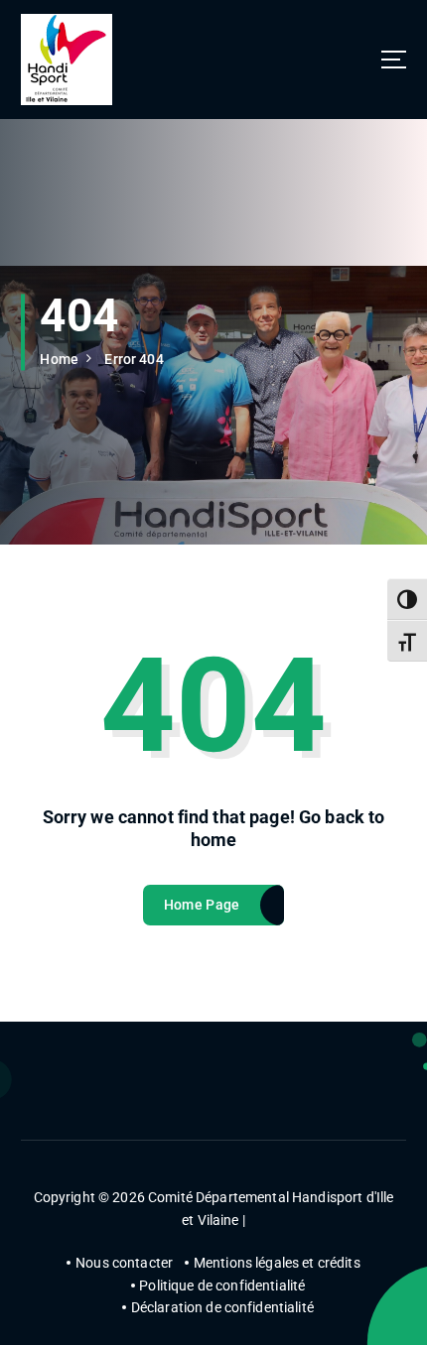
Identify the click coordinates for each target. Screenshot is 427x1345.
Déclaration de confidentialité (222, 1307)
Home (59, 359)
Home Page (201, 905)
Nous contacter (124, 1263)
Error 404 (133, 359)
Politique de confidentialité (222, 1285)
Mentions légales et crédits (277, 1263)
